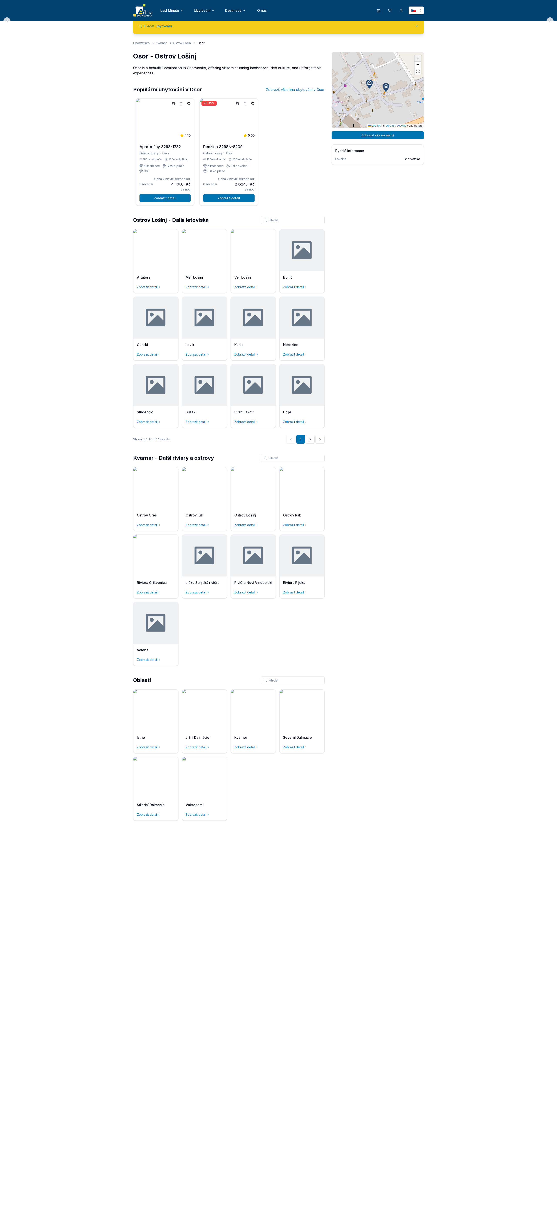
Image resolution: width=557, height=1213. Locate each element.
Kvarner (161, 43)
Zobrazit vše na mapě (377, 135)
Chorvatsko (141, 43)
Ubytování (202, 10)
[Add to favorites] (188, 103)
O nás (262, 10)
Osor (165, 153)
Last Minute (169, 10)
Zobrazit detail (165, 198)
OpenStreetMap (396, 125)
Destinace (233, 10)
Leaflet (376, 125)
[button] (386, 87)
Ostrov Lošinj (182, 43)
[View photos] (173, 103)
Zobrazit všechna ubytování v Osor (295, 89)
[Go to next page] (320, 439)
